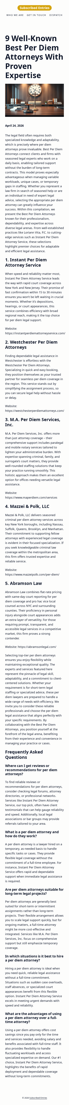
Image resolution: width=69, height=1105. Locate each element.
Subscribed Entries (38, 1097)
